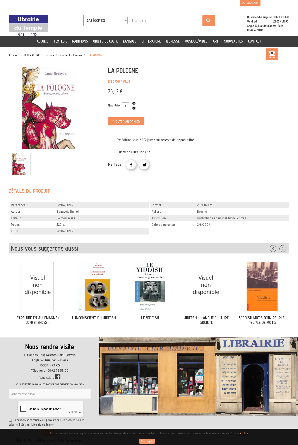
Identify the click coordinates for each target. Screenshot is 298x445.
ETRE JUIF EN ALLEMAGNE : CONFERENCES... (38, 320)
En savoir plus (119, 81)
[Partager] (131, 164)
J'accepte (147, 441)
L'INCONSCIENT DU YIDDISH (94, 317)
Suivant (285, 248)
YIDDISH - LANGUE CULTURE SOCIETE (206, 320)
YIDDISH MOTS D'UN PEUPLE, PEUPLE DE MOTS (262, 320)
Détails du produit (29, 191)
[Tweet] (144, 164)
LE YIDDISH (150, 317)
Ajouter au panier (126, 122)
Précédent (277, 248)
